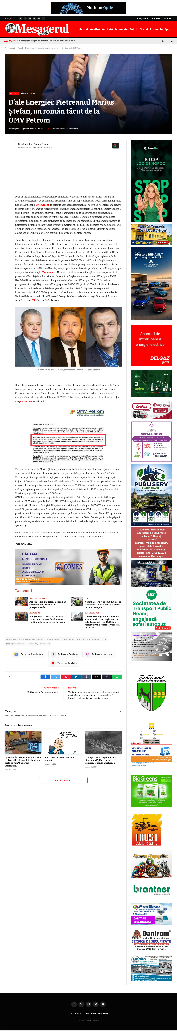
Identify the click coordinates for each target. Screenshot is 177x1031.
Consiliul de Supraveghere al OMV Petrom (24, 639)
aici (100, 532)
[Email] (7, 177)
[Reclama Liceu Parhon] (151, 245)
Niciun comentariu (58, 128)
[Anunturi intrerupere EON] (151, 345)
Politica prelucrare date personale (88, 1013)
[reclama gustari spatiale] (151, 586)
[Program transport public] (151, 396)
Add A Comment (63, 780)
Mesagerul (15, 128)
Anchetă (107, 29)
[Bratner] (151, 898)
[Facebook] (7, 149)
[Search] (171, 41)
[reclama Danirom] (151, 950)
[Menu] (167, 41)
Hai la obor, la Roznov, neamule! (42, 692)
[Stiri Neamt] (37, 29)
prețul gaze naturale (15, 643)
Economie (121, 29)
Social (144, 29)
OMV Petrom (68, 639)
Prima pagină (10, 48)
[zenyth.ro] (151, 791)
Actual (83, 29)
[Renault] (151, 320)
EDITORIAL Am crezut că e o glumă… (59, 758)
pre (104, 639)
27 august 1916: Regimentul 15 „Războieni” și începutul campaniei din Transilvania (100, 760)
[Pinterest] (7, 170)
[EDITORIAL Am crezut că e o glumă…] (63, 742)
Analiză (95, 29)
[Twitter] (7, 156)
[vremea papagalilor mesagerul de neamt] (151, 864)
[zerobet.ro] (151, 221)
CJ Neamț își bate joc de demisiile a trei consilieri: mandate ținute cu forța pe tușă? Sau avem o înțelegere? (47, 41)
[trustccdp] (146, 845)
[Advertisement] (68, 174)
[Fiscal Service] (151, 914)
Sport (168, 29)
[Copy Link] (7, 184)
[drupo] (151, 744)
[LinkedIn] (7, 163)
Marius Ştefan (53, 639)
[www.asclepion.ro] (151, 461)
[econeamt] (151, 720)
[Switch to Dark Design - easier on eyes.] (163, 41)
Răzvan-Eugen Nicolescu (39, 643)
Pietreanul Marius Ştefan (88, 639)
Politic (134, 29)
